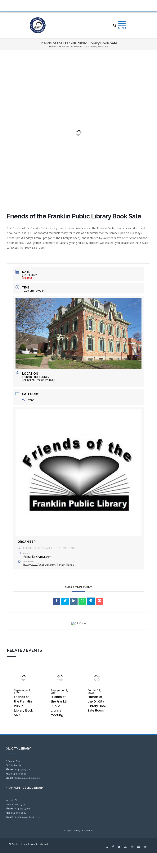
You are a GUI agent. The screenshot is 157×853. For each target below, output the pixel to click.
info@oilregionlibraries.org (26, 778)
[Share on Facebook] (56, 601)
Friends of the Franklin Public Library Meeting (60, 706)
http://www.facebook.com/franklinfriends (48, 564)
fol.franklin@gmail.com (37, 556)
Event (30, 400)
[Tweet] (65, 601)
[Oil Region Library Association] (37, 25)
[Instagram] (132, 846)
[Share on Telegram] (91, 601)
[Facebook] (113, 846)
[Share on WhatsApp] (82, 601)
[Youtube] (125, 846)
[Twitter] (119, 846)
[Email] (99, 601)
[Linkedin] (74, 601)
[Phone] (107, 846)
